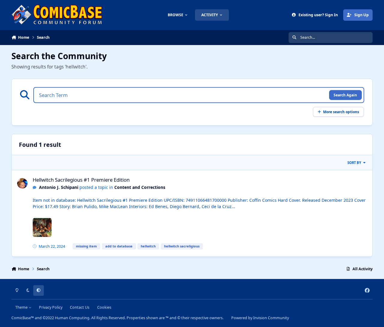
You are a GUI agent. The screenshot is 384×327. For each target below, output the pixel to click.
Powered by (260, 317)
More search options (341, 111)
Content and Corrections (139, 187)
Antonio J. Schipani (58, 187)
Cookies (104, 307)
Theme (21, 307)
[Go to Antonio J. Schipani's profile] (22, 183)
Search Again (345, 94)
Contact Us (79, 307)
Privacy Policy (50, 307)
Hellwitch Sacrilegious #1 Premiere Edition (81, 179)
